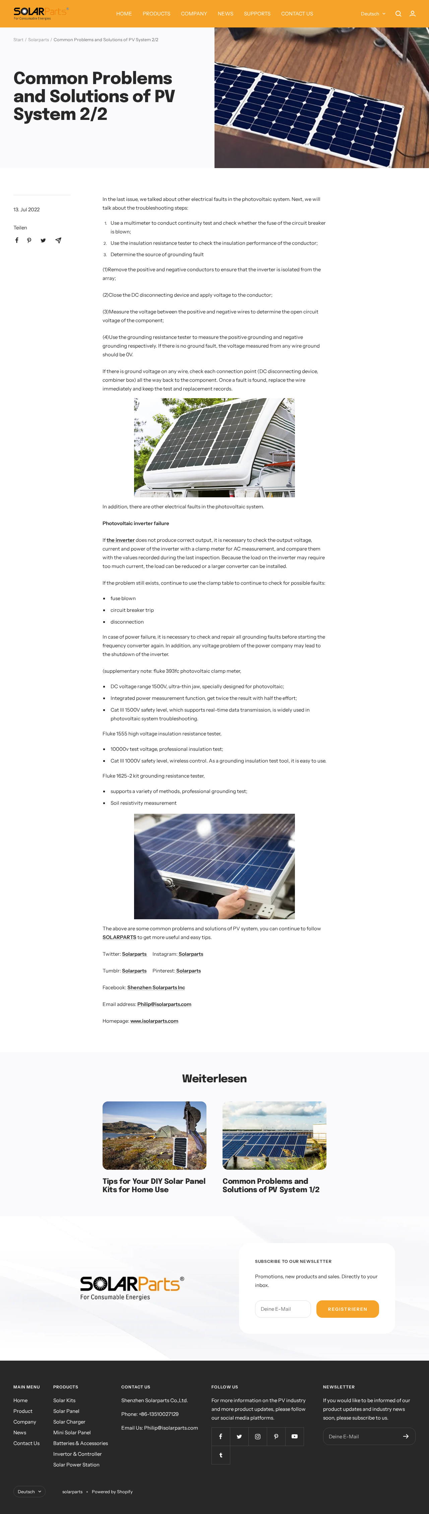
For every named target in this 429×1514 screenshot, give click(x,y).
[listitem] (16, 240)
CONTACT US (297, 13)
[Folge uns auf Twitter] (239, 1436)
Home (20, 1400)
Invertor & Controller (77, 1454)
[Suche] (398, 14)
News (19, 1432)
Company (24, 1422)
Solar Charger (69, 1422)
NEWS (225, 13)
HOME (124, 13)
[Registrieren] (406, 1436)
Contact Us (26, 1443)
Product (23, 1411)
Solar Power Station (76, 1464)
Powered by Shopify (112, 1491)
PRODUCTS (156, 13)
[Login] (413, 13)
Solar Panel (66, 1411)
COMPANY (194, 13)
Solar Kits (64, 1400)
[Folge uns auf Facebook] (220, 1436)
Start (18, 39)
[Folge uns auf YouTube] (294, 1436)
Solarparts (38, 39)
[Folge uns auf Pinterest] (276, 1436)
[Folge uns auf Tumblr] (220, 1455)
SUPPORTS (257, 13)
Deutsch (370, 14)
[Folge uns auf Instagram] (257, 1436)
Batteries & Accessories (80, 1443)
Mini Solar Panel (72, 1432)
